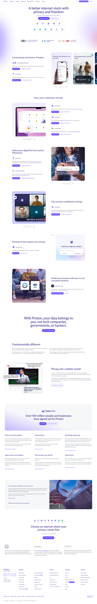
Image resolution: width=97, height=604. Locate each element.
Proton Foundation (69, 579)
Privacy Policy (6, 600)
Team (66, 575)
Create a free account (84, 1)
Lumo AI (36, 577)
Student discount (53, 582)
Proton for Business (52, 423)
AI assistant (16, 250)
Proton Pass (21, 582)
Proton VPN (21, 579)
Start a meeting (55, 214)
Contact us (83, 584)
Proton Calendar (22, 575)
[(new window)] (4, 574)
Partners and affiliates (85, 577)
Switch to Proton (37, 589)
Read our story (11, 498)
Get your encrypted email (48, 330)
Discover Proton (30, 1)
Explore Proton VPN (27, 80)
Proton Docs (21, 586)
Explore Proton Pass (26, 165)
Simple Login (37, 582)
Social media (83, 573)
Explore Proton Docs (65, 123)
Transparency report (19, 600)
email (33, 66)
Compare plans (54, 18)
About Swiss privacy (39, 449)
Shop (66, 584)
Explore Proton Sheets (65, 134)
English (90, 596)
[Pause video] (83, 258)
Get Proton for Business (57, 293)
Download (23, 1)
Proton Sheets (22, 589)
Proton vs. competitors (54, 586)
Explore (67, 293)
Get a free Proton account (70, 467)
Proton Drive (21, 577)
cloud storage (79, 109)
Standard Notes (37, 579)
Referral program (84, 579)
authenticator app (25, 175)
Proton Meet (36, 575)
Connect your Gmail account (70, 450)
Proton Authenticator (38, 573)
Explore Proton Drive (65, 111)
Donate (66, 586)
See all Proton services (39, 468)
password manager (35, 161)
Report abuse (13, 596)
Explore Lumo (24, 253)
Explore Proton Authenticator (28, 178)
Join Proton (42, 423)
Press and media (84, 582)
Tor (50, 577)
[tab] (67, 183)
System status (7, 596)
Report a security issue (31, 596)
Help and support (84, 575)
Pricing (43, 1)
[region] (74, 70)
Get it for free (16, 68)
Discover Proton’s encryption (10, 449)
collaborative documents (64, 120)
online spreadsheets (76, 131)
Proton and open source (9, 468)
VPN (43, 77)
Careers (67, 582)
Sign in (91, 1)
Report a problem (21, 596)
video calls (53, 211)
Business (17, 1)
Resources (38, 1)
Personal (12, 1)
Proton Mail (45, 550)
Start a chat (15, 253)
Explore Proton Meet (66, 214)
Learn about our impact (57, 385)
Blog (66, 589)
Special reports (53, 584)
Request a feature (40, 596)
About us (67, 573)
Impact (66, 577)
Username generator (54, 575)
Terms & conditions (12, 600)
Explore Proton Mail (26, 68)
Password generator (54, 573)
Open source (52, 579)
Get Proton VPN (16, 80)
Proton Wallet (22, 584)
